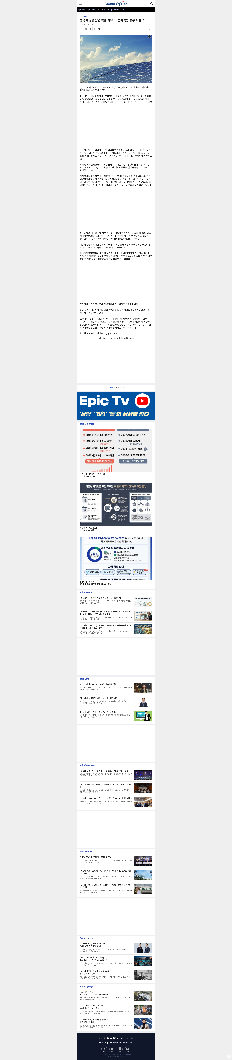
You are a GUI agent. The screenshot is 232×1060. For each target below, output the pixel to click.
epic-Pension (114, 10)
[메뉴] (80, 4)
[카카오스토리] (112, 1049)
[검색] (152, 4)
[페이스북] (82, 29)
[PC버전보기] (127, 1049)
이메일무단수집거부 (114, 1043)
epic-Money (104, 10)
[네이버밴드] (95, 29)
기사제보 (122, 1038)
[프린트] (99, 29)
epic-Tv (124, 10)
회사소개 (102, 1038)
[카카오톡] (90, 29)
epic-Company (93, 10)
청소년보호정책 (101, 1043)
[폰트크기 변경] (150, 29)
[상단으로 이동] (229, 1056)
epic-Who (82, 10)
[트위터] (86, 29)
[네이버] (120, 1049)
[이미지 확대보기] (149, 36)
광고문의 (130, 1038)
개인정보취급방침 (112, 1038)
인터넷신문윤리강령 (129, 1043)
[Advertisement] (116, 281)
